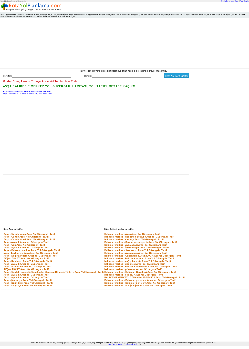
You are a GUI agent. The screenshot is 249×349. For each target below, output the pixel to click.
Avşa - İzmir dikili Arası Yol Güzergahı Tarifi (28, 282)
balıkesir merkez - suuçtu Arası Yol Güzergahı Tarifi (133, 274)
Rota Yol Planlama (115, 345)
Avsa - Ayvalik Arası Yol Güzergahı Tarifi (26, 277)
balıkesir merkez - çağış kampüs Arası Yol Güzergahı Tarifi (137, 261)
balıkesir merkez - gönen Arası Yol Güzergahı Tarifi (133, 269)
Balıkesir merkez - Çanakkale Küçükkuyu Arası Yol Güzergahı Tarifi (142, 255)
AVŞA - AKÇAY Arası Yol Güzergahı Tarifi (26, 258)
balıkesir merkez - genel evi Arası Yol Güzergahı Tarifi (134, 263)
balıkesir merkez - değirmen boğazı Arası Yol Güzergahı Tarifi (139, 236)
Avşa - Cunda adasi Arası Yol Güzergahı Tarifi (30, 239)
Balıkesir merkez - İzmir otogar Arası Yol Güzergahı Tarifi (136, 247)
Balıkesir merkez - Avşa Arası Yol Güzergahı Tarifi (132, 234)
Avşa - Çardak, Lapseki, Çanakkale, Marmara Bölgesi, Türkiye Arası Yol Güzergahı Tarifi (54, 272)
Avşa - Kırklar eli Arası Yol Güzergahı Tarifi (28, 261)
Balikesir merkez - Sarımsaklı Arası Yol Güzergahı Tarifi (135, 250)
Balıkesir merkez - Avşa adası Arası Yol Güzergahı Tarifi (135, 244)
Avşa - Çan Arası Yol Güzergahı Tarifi (25, 244)
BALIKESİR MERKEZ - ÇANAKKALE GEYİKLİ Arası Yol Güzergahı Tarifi (144, 277)
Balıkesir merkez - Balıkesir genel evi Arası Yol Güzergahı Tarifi (140, 280)
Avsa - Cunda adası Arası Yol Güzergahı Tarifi (30, 234)
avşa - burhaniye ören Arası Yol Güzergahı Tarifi (31, 253)
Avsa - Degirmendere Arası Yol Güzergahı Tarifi (30, 255)
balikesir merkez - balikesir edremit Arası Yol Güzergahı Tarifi (139, 258)
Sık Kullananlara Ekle (229, 1)
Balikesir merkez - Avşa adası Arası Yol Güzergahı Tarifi (135, 253)
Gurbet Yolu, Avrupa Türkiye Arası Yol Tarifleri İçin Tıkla (40, 81)
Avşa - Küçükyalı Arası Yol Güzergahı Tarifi (28, 285)
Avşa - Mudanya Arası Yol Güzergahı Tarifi (28, 280)
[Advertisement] (124, 44)
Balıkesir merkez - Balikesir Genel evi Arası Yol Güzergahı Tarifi (140, 272)
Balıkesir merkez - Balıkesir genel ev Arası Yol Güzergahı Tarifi (139, 282)
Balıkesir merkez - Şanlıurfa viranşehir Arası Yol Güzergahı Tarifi (141, 242)
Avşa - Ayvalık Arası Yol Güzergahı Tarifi (26, 242)
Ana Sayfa (244, 1)
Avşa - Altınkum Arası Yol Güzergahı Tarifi (27, 266)
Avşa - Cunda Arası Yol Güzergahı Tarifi (26, 236)
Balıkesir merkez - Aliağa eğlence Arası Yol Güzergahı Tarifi (138, 285)
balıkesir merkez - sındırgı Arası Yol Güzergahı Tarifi (134, 239)
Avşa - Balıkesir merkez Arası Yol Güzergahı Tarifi (32, 250)
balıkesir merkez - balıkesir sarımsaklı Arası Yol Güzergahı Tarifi (140, 266)
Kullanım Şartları (131, 345)
